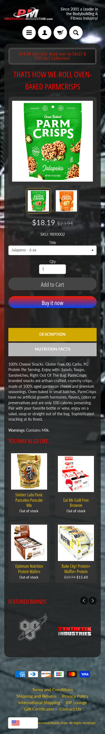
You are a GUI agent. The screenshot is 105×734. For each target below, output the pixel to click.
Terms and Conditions (52, 689)
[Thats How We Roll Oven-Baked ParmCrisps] (38, 200)
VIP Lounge (76, 702)
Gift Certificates (39, 708)
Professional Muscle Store (50, 723)
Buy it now (52, 303)
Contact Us (70, 708)
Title (52, 243)
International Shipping (39, 702)
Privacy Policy (75, 695)
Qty (53, 261)
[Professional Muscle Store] (28, 14)
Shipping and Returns (36, 695)
